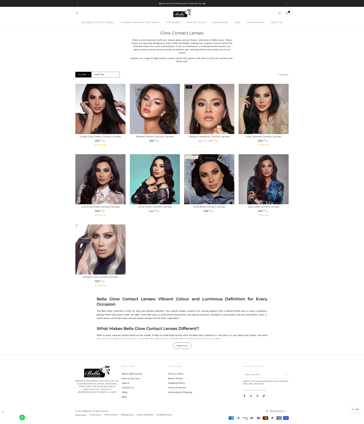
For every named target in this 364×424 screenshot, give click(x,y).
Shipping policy (127, 415)
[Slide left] (77, 3)
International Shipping (180, 392)
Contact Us (128, 387)
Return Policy (175, 378)
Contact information (144, 415)
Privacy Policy (175, 373)
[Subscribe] (287, 374)
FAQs (125, 392)
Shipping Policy (176, 383)
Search (125, 383)
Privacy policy (95, 415)
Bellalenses (87, 411)
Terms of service (111, 415)
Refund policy (81, 415)
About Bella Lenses (132, 373)
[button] (77, 13)
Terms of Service (177, 387)
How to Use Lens (131, 378)
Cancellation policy (164, 415)
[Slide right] (286, 3)
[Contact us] (22, 417)
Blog (124, 396)
